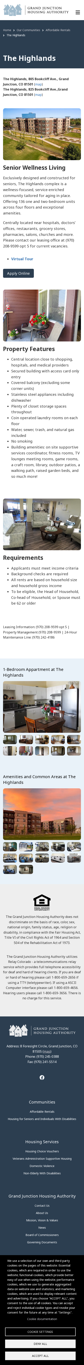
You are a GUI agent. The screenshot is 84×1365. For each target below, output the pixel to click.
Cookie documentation (42, 1319)
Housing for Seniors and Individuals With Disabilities (42, 1119)
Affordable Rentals (42, 1111)
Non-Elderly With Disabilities (42, 1173)
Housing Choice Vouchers (42, 1151)
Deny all (40, 1344)
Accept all (40, 1356)
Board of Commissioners (42, 1235)
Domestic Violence (42, 1166)
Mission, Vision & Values (42, 1220)
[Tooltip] (42, 1078)
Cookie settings (40, 1332)
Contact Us (42, 1206)
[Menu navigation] (78, 12)
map (38, 84)
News (42, 1227)
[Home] (36, 10)
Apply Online (18, 273)
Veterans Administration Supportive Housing (42, 1158)
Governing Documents (42, 1242)
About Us (42, 1213)
